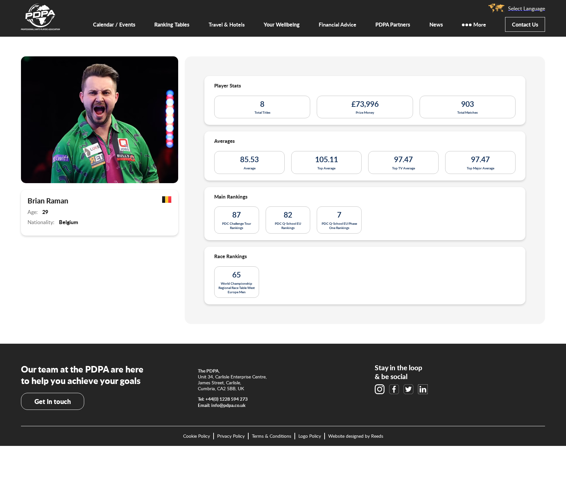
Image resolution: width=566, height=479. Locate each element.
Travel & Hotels (227, 24)
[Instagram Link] (380, 389)
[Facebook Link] (394, 389)
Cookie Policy (196, 436)
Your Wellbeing (282, 24)
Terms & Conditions (271, 436)
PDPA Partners (392, 24)
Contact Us (525, 24)
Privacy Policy (231, 436)
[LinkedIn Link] (423, 389)
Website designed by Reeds (355, 436)
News (436, 24)
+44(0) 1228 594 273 (226, 399)
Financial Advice (337, 24)
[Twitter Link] (408, 389)
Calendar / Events (114, 24)
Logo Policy (309, 436)
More (479, 24)
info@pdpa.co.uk (228, 405)
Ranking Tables (171, 24)
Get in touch (52, 401)
